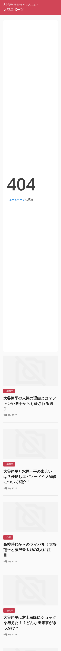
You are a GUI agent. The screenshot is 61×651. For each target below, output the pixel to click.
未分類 (8, 537)
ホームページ (17, 199)
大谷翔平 (9, 391)
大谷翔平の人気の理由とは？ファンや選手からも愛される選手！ (29, 403)
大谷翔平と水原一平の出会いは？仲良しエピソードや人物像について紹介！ (30, 477)
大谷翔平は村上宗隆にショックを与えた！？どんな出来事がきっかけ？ (30, 623)
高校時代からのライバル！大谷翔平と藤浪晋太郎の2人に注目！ (30, 550)
